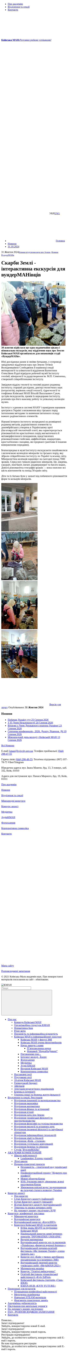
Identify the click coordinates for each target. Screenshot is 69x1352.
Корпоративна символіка (15, 828)
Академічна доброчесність (22, 1303)
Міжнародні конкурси (13, 800)
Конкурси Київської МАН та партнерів (35, 1225)
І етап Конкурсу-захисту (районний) (34, 1199)
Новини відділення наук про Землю (34, 252)
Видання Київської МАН (34, 1068)
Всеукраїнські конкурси (27, 1219)
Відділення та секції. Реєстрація (25, 1097)
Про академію (15, 4)
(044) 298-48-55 (24, 759)
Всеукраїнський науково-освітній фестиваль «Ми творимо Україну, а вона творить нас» (43, 1251)
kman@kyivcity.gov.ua (21, 751)
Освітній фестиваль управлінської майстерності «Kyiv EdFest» (39, 1275)
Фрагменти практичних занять (31, 1300)
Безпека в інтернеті (24, 1091)
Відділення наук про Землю (29, 1115)
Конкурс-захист (9, 806)
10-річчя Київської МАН (27, 1080)
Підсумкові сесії (23, 1077)
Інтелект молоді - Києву (34, 1057)
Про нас (12, 1019)
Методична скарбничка (27, 1294)
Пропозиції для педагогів (21, 1288)
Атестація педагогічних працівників (34, 1088)
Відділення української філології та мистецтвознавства (33, 1119)
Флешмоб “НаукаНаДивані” (42, 1051)
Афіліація (19, 1086)
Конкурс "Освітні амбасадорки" (38, 1271)
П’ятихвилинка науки (39, 1048)
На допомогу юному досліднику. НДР (35, 1210)
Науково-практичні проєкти (29, 1164)
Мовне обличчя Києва (33, 1178)
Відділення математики (27, 1106)
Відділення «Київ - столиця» (29, 1141)
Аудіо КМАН (28, 1065)
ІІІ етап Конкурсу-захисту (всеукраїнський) (38, 1204)
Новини (5, 790)
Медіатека (6, 811)
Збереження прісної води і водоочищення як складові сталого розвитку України (43, 1189)
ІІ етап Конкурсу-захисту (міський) (33, 1201)
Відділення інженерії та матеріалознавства (37, 1100)
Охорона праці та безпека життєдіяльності (37, 1094)
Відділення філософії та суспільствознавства (38, 1123)
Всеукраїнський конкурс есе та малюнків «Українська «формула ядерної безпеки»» (43, 1244)
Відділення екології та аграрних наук (34, 1126)
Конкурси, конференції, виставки (26, 1213)
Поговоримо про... (31, 1054)
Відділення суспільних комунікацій (33, 1144)
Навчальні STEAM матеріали (30, 1297)
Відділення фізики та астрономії (31, 1109)
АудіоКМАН (8, 817)
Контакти (13, 9)
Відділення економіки (26, 1103)
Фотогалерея (8, 822)
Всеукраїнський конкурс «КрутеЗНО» (35, 1222)
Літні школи (20, 1161)
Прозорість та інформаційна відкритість (36, 1033)
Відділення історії (24, 1112)
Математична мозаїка (32, 1268)
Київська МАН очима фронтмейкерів (41, 1042)
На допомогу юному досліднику (25, 1309)
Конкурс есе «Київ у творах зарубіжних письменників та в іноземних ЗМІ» (42, 1258)
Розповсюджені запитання (15, 971)
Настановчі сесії (23, 1074)
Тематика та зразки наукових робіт (33, 1207)
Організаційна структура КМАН (32, 1025)
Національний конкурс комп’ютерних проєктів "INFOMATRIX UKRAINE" (41, 1235)
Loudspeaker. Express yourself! (36, 1158)
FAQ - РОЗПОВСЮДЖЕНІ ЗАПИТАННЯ (31, 1311)
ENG (57, 213)
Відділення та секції (19, 6)
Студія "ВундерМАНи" (27, 1149)
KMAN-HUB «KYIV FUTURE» (38, 1285)
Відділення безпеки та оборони (31, 1146)
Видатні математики (32, 1239)
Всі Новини (7, 745)
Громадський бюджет (25, 1083)
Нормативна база (23, 1028)
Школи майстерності (25, 1155)
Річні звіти (20, 1031)
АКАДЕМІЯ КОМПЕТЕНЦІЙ (24, 1152)
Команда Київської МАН (27, 1022)
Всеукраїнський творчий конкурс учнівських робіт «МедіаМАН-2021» (41, 1264)
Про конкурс (21, 1196)
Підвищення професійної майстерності (35, 1291)
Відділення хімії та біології (28, 1138)
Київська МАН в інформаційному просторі (37, 1036)
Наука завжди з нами (32, 1045)
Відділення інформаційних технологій (35, 1135)
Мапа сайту (7, 965)
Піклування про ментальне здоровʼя (27, 1306)
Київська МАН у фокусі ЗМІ (36, 1039)
